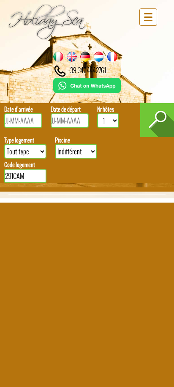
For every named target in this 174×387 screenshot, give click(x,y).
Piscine (62, 140)
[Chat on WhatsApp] (87, 90)
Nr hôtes (105, 109)
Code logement (19, 165)
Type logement (19, 140)
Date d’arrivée (18, 109)
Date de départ (66, 109)
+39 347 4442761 (86, 70)
